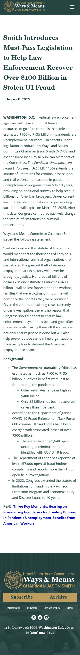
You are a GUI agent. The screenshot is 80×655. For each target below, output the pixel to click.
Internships (13, 607)
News (70, 607)
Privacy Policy (52, 607)
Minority (32, 607)
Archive (58, 597)
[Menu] (72, 7)
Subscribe (22, 597)
